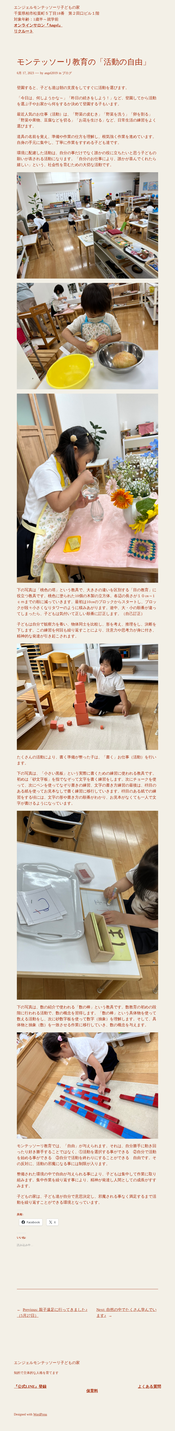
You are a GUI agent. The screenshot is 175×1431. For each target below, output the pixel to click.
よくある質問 (149, 1386)
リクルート (23, 31)
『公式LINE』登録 (30, 1386)
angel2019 (51, 73)
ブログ (67, 73)
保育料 (92, 1391)
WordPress (40, 1414)
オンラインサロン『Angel (36, 25)
